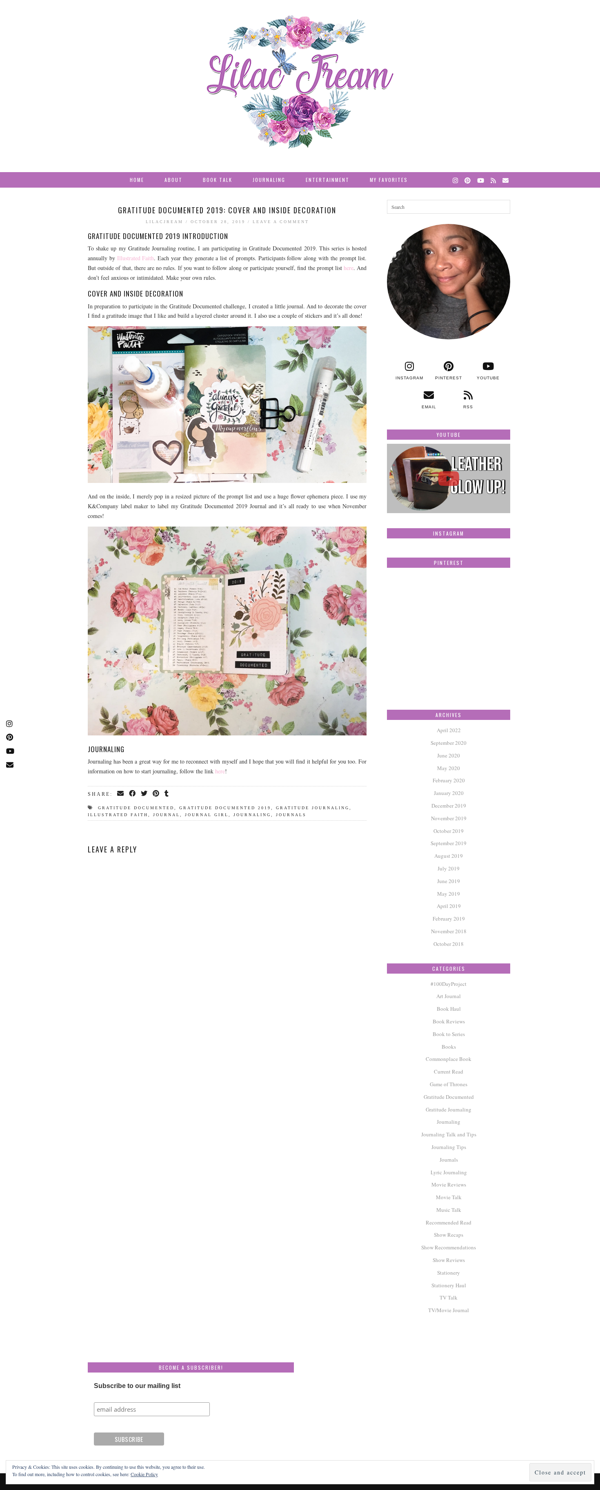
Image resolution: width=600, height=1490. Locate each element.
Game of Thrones (448, 1084)
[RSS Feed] (494, 180)
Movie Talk (449, 1197)
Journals (291, 815)
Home (137, 179)
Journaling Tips (448, 1147)
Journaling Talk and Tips (448, 1134)
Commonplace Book (448, 1059)
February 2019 (449, 918)
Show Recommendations (448, 1247)
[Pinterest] (467, 180)
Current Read (448, 1071)
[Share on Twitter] (145, 793)
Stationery (448, 1272)
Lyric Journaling (449, 1172)
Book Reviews (449, 1021)
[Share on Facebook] (133, 793)
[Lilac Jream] (300, 82)
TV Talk (449, 1297)
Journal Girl (207, 815)
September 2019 (449, 843)
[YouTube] (481, 180)
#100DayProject (449, 983)
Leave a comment (281, 221)
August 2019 (448, 855)
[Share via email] (121, 793)
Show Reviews (449, 1260)
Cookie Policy (144, 1474)
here (348, 268)
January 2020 (449, 793)
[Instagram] (456, 180)
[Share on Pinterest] (156, 793)
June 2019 (448, 881)
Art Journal (448, 996)
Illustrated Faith (135, 258)
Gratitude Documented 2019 (225, 808)
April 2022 (449, 730)
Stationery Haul (448, 1285)
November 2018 (449, 931)
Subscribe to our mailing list (137, 1385)
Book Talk (217, 179)
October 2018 (448, 944)
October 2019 (448, 831)
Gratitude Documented (136, 808)
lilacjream (164, 221)
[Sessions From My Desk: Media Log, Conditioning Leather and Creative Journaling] (448, 478)
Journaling (269, 179)
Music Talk (448, 1209)
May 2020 (448, 768)
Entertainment (327, 179)
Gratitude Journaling (312, 808)
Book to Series (449, 1034)
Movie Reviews (448, 1184)
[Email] (505, 180)
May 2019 (448, 893)
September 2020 (449, 742)
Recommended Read (448, 1222)
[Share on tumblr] (167, 793)
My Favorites (389, 179)
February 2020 (449, 780)
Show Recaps (448, 1234)
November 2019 (449, 818)
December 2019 (448, 805)
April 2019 (449, 906)
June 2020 (448, 755)
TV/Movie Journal (448, 1310)
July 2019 (449, 868)
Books (449, 1046)
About (173, 179)
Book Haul (449, 1008)
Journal (166, 815)
